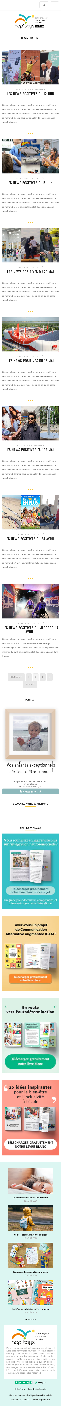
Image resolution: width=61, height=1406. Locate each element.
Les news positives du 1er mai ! (31, 450)
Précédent (16, 677)
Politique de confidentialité (39, 1395)
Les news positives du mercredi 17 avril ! (30, 630)
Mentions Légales (17, 1395)
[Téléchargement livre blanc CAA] (30, 953)
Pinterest (25, 812)
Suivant (30, 684)
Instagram (16, 812)
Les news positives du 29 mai (30, 272)
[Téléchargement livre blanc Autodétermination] (30, 1035)
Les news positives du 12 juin (30, 94)
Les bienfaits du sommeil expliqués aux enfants (30, 1197)
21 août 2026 (30, 1201)
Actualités (38, 89)
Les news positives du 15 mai (30, 361)
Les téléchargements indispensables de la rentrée (30, 1309)
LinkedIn (35, 812)
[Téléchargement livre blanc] (30, 871)
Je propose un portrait (30, 791)
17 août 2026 (30, 1275)
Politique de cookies (20, 1399)
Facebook (6, 812)
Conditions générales (40, 1399)
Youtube (44, 812)
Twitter (54, 812)
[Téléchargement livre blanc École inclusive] (30, 1117)
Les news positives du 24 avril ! (30, 539)
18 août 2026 (30, 1238)
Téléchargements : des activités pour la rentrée (30, 1272)
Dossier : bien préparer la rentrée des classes (31, 1235)
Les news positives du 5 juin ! (30, 183)
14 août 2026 (30, 1312)
